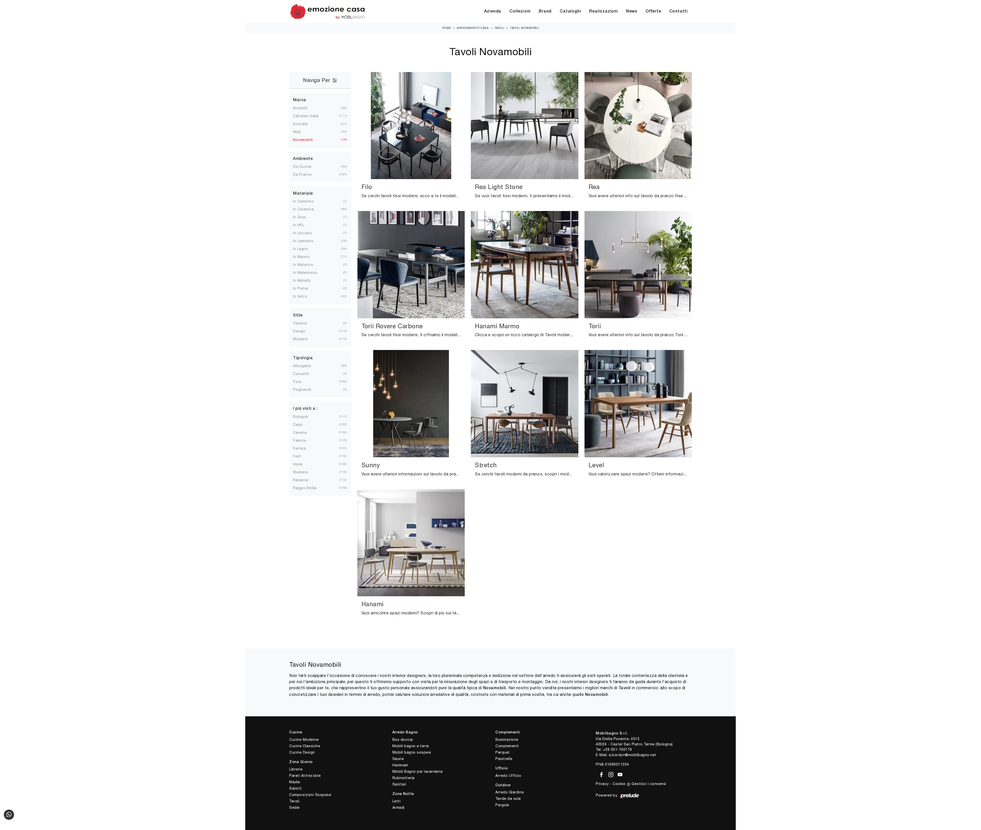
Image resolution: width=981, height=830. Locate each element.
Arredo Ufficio (508, 776)
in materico (307, 265)
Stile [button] (298, 315)
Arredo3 (304, 108)
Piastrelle (503, 759)
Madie (294, 782)
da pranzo (306, 174)
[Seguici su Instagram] (610, 774)
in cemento (307, 201)
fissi (301, 382)
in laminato (307, 241)
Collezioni (520, 11)
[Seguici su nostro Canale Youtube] (618, 774)
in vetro (304, 296)
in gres (303, 217)
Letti (396, 801)
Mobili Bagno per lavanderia (417, 771)
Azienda (492, 11)
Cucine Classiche (304, 746)
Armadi (398, 807)
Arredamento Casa (472, 27)
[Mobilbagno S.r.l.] (327, 11)
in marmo (305, 257)
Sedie (294, 807)
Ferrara (303, 448)
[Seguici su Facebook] (600, 774)
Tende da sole (508, 799)
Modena (304, 472)
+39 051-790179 (617, 749)
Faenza (303, 440)
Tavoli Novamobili (524, 27)
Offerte (653, 11)
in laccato (306, 233)
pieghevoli (306, 390)
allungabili (306, 366)
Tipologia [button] (303, 358)
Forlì (301, 456)
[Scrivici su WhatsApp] (9, 815)
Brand (545, 11)
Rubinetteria (403, 778)
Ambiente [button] (303, 159)
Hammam (400, 765)
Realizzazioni (603, 11)
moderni (304, 339)
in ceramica (307, 209)
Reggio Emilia (309, 488)
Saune (398, 759)
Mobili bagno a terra (410, 746)
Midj (301, 132)
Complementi (507, 746)
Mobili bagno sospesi (411, 752)
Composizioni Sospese (310, 795)
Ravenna (305, 480)
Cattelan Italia (310, 116)
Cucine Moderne (304, 740)
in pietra (304, 288)
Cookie (619, 784)
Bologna (304, 417)
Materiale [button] (303, 193)
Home (446, 27)
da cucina (306, 167)
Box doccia (402, 740)
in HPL (302, 225)
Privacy (602, 784)
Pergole (502, 805)
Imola (302, 464)
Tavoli (499, 27)
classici (304, 323)
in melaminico (309, 273)
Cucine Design (302, 752)
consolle (305, 374)
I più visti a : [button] (305, 409)
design (303, 331)
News (631, 11)
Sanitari (399, 784)
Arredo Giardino (509, 792)
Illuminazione (506, 740)
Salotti (295, 788)
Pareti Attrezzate (305, 776)
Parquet (502, 752)
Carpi (302, 425)
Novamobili (307, 140)
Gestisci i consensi (649, 784)
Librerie (295, 769)
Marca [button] (299, 100)
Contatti (678, 11)
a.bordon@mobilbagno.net (632, 755)
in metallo (306, 280)
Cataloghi (570, 11)
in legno (304, 249)
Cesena (304, 432)
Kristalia (304, 124)
